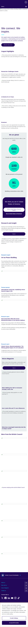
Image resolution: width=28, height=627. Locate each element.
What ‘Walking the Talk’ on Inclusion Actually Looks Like (12, 388)
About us (3, 582)
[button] (14, 575)
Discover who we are (8, 44)
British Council (4, 2)
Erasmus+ (4, 122)
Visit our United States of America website (14, 210)
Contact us (3, 590)
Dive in (14, 367)
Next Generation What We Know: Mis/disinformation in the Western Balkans (13, 319)
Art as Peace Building (9, 257)
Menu (2, 6)
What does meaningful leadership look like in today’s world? (14, 428)
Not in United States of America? (14, 213)
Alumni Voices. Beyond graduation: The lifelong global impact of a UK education (12, 347)
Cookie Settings (14, 618)
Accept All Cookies (14, 622)
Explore (14, 233)
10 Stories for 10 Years (7, 97)
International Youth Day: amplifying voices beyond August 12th (13, 290)
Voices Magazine (5, 587)
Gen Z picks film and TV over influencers (13, 408)
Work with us (4, 585)
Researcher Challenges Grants (9, 71)
